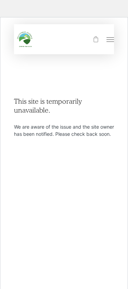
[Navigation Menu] (110, 39)
